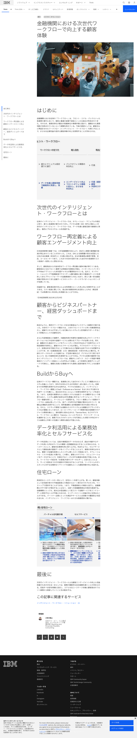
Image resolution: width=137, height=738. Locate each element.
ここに (89, 725)
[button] (129, 2)
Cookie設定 (43, 725)
